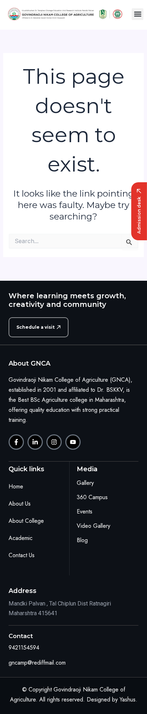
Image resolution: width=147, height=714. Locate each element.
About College (26, 521)
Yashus (128, 699)
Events (84, 511)
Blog (82, 540)
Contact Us (22, 555)
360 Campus (92, 497)
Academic (20, 538)
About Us (20, 504)
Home (16, 486)
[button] (137, 14)
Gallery (85, 483)
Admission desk (139, 215)
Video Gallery (93, 526)
